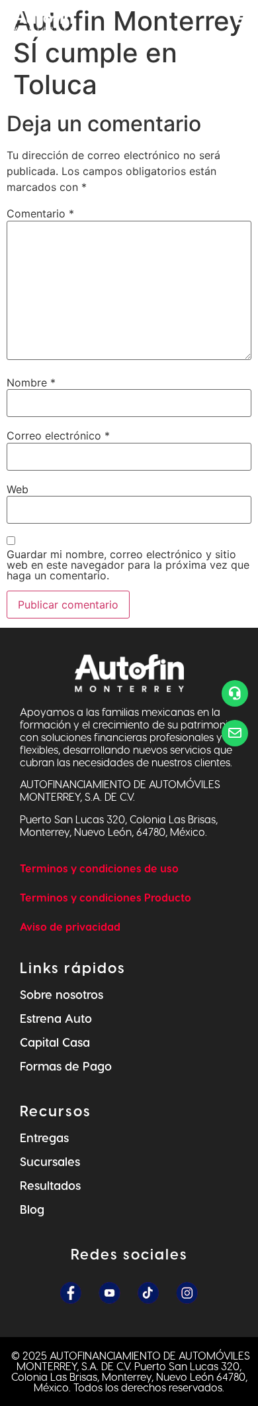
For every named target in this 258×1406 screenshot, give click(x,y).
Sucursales (50, 1161)
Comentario (40, 213)
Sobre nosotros (61, 994)
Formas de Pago (66, 1066)
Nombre (31, 382)
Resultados (50, 1185)
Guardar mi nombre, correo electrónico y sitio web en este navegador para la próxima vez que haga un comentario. (128, 565)
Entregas (44, 1137)
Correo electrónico (58, 435)
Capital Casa (55, 1042)
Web (17, 489)
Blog (32, 1209)
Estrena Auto (56, 1018)
